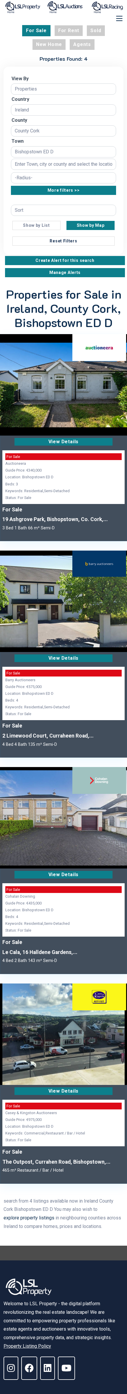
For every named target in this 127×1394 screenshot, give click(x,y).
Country (20, 99)
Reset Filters (63, 241)
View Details (63, 441)
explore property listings (29, 1218)
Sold (95, 30)
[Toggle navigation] (119, 18)
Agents (82, 44)
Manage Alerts (65, 272)
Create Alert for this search (65, 260)
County (19, 120)
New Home (49, 44)
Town (18, 141)
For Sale (36, 30)
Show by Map (91, 225)
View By (20, 78)
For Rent (68, 30)
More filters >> (64, 190)
